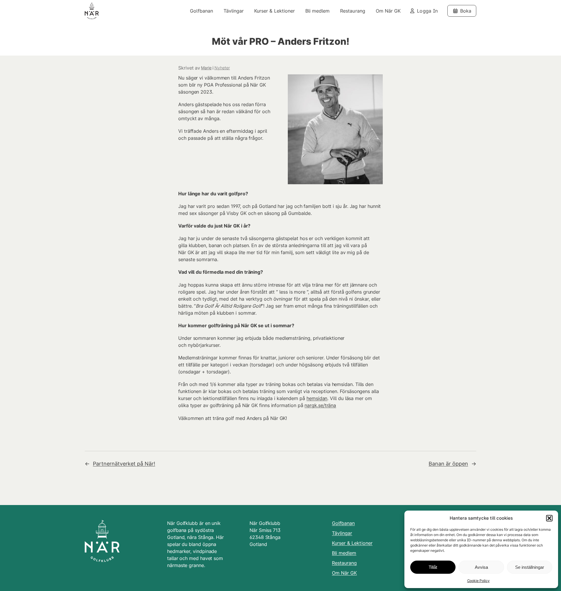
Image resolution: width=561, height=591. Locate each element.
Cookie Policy (478, 580)
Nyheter (222, 67)
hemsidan (317, 398)
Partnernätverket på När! (124, 464)
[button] (549, 518)
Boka (465, 11)
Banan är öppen (448, 464)
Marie (206, 67)
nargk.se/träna (320, 405)
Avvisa (481, 567)
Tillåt (433, 567)
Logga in (427, 11)
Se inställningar (529, 567)
